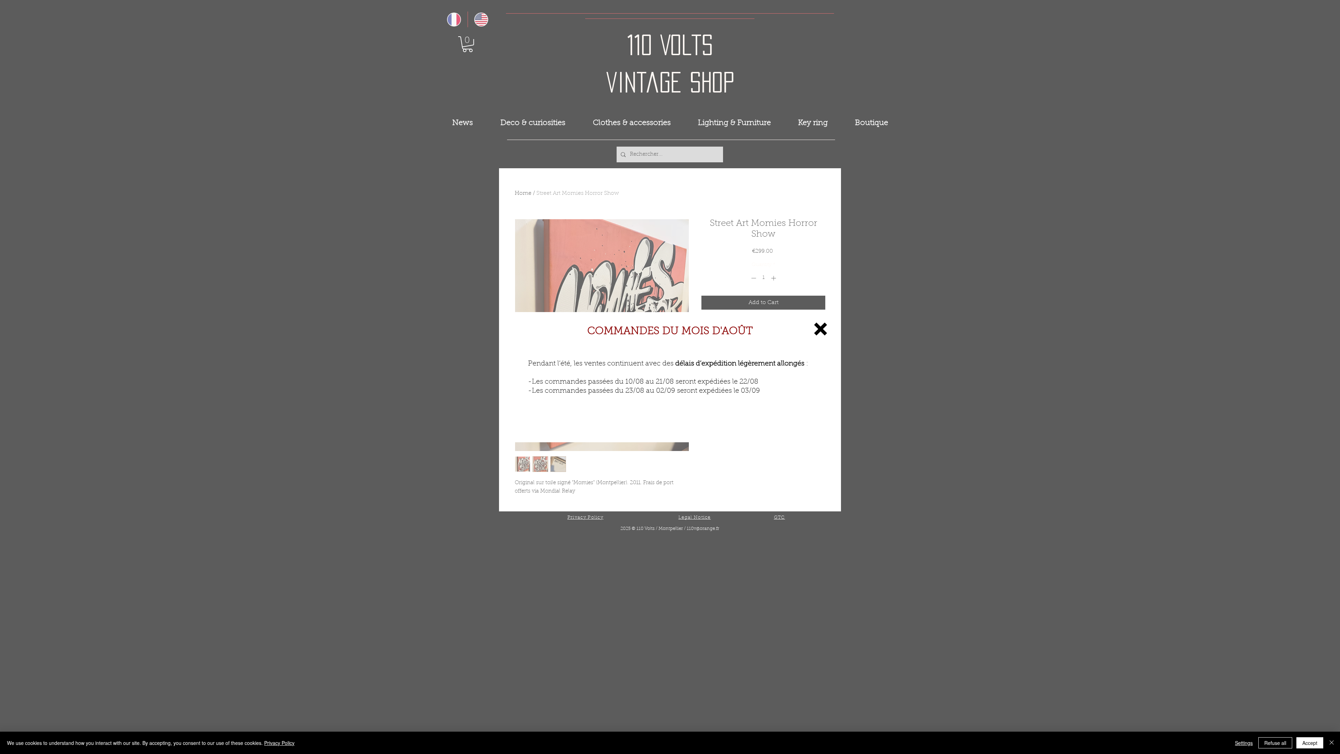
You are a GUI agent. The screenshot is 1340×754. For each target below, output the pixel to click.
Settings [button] (1244, 742)
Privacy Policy (279, 742)
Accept (1309, 742)
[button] (820, 329)
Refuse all (1275, 742)
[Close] (1331, 742)
